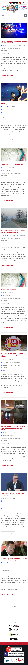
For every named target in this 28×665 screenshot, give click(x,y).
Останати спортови (7, 110)
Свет (20, 563)
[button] (14, 12)
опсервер (17, 48)
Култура (4, 435)
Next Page (14, 606)
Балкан (4, 501)
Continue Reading (7, 75)
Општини (14, 362)
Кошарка (4, 170)
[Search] (25, 15)
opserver (4, 48)
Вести (3, 362)
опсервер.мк (4, 50)
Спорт (14, 110)
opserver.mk (11, 48)
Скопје (19, 362)
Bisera (4, 45)
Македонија (22, 45)
